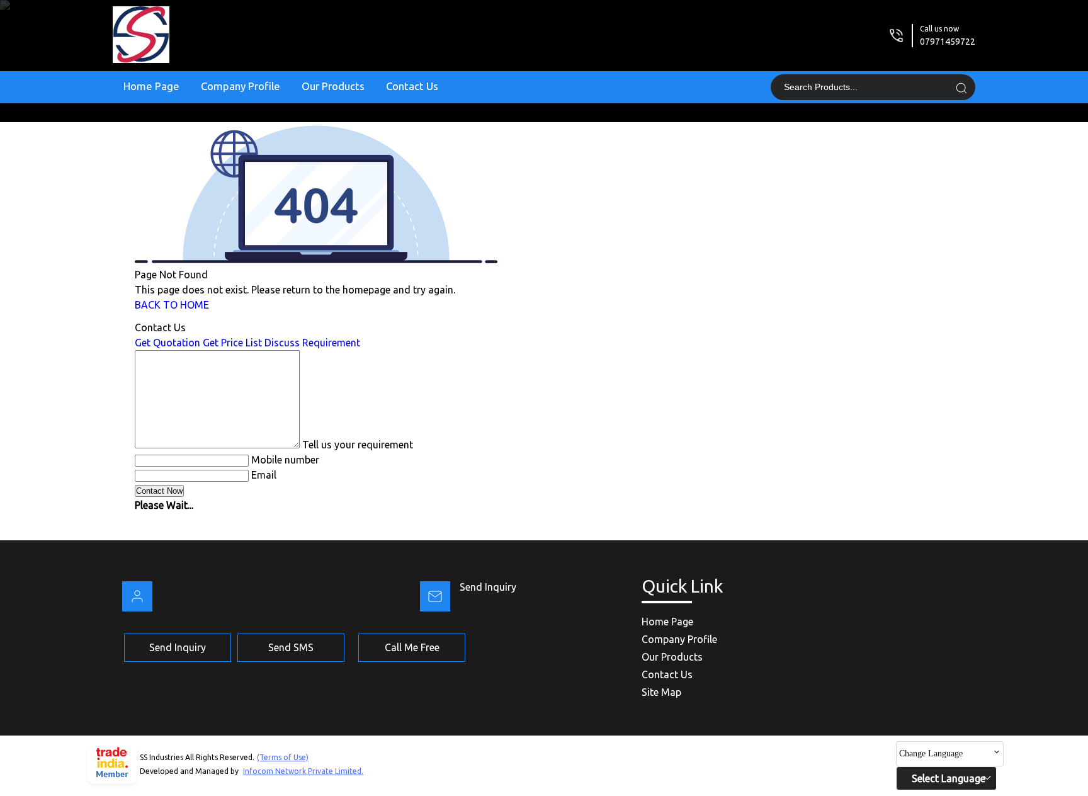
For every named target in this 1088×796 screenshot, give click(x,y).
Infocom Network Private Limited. (303, 771)
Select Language (948, 778)
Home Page (151, 86)
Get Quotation (167, 342)
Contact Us (412, 86)
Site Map (661, 692)
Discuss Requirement (312, 342)
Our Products (333, 86)
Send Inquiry (488, 587)
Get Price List (232, 342)
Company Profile (240, 86)
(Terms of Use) (283, 757)
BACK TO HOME (172, 304)
